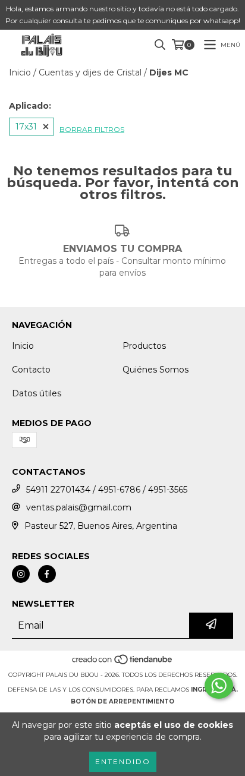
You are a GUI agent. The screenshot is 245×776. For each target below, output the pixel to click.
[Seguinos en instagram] (21, 574)
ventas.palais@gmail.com (78, 507)
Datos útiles (36, 393)
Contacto (31, 369)
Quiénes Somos (155, 369)
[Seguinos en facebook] (47, 574)
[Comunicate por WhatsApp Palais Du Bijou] (219, 686)
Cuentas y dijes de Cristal (90, 72)
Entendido (122, 761)
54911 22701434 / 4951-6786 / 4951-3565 (106, 489)
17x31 (26, 126)
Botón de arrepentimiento (122, 701)
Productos (144, 345)
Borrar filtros (91, 129)
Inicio (20, 72)
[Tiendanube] (123, 663)
